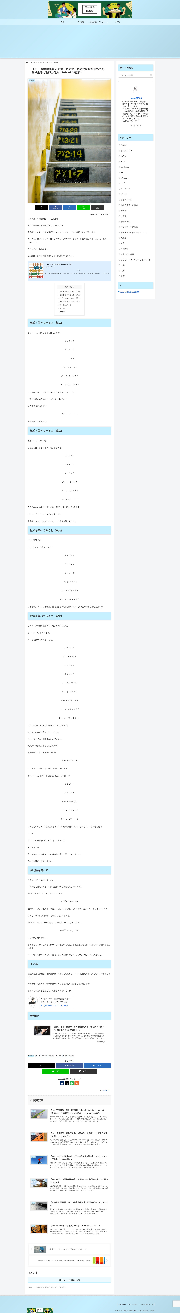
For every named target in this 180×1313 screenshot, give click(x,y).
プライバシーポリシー (146, 1304)
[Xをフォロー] (67, 1083)
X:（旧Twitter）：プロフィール (54, 1005)
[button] (97, 207)
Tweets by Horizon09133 (128, 292)
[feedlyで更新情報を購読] (72, 1083)
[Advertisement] (90, 42)
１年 (39, 1056)
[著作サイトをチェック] (62, 1083)
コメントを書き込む (69, 1280)
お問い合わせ (132, 1304)
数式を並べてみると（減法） (70, 295)
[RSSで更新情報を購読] (76, 1083)
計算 (66, 1056)
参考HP (62, 312)
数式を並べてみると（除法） (70, 301)
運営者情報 (122, 1304)
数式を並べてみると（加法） (70, 291)
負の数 (72, 1056)
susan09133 (136, 98)
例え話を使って (65, 305)
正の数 (59, 1056)
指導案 (32, 1056)
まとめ (62, 308)
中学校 (45, 1056)
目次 (66, 287)
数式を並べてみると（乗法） (70, 298)
